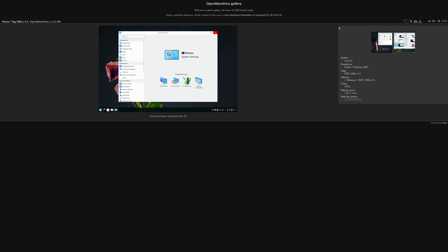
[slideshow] (411, 21)
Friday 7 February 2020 (356, 67)
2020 (346, 73)
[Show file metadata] (415, 21)
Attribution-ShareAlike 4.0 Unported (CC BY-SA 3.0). (255, 15)
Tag (13, 21)
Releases (351, 80)
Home (5, 21)
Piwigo (444, 123)
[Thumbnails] (429, 21)
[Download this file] (420, 21)
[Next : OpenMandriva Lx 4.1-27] (438, 21)
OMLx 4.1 (22, 21)
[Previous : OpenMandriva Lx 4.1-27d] (434, 21)
